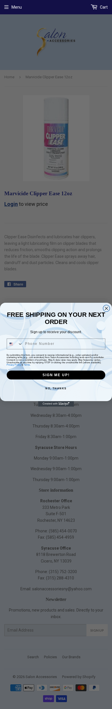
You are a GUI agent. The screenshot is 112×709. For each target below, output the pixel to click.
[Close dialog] (106, 308)
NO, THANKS (56, 388)
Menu (16, 7)
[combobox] (15, 344)
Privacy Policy (14, 364)
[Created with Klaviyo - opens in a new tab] (56, 404)
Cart (103, 7)
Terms (27, 364)
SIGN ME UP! (56, 374)
